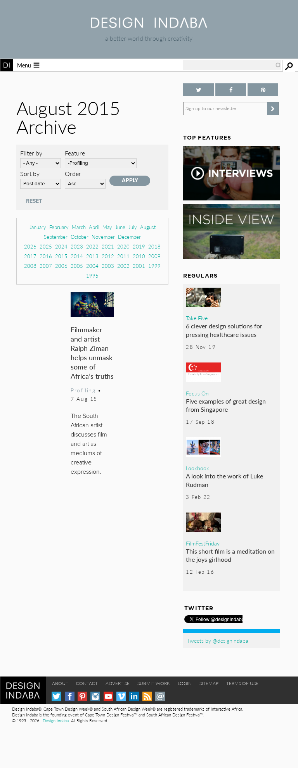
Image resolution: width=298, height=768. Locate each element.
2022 (92, 246)
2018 (154, 246)
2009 (154, 256)
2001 (139, 265)
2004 (92, 265)
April (94, 227)
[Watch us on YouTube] (108, 696)
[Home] (149, 25)
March (79, 227)
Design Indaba (56, 720)
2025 (46, 246)
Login (185, 683)
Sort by (30, 173)
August (148, 227)
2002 (123, 265)
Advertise (118, 683)
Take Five (197, 318)
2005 (77, 265)
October (79, 236)
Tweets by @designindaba (217, 640)
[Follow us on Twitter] (198, 89)
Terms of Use (242, 683)
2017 (30, 256)
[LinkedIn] (134, 696)
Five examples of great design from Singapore (226, 405)
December (129, 236)
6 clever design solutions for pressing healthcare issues (224, 330)
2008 (30, 265)
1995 (92, 275)
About (60, 683)
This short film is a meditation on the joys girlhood (230, 555)
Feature (75, 152)
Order (73, 173)
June (120, 227)
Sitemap (208, 683)
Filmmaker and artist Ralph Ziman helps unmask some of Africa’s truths (92, 352)
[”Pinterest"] (263, 89)
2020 (123, 246)
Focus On (197, 393)
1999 (154, 265)
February (59, 227)
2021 (108, 246)
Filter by (31, 152)
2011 (123, 256)
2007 (46, 265)
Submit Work (153, 683)
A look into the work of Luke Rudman (224, 480)
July (132, 227)
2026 (30, 246)
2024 (61, 246)
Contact (87, 683)
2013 (92, 256)
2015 (61, 256)
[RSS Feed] (147, 696)
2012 (108, 256)
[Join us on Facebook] (230, 89)
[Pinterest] (82, 696)
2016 (46, 256)
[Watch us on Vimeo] (121, 696)
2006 (61, 265)
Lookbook (197, 468)
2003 (108, 265)
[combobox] (232, 65)
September (56, 236)
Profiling (83, 390)
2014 (77, 256)
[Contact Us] (160, 696)
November (103, 236)
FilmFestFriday (203, 543)
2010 (139, 256)
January (37, 227)
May (107, 227)
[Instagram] (95, 696)
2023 (77, 246)
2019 (139, 246)
